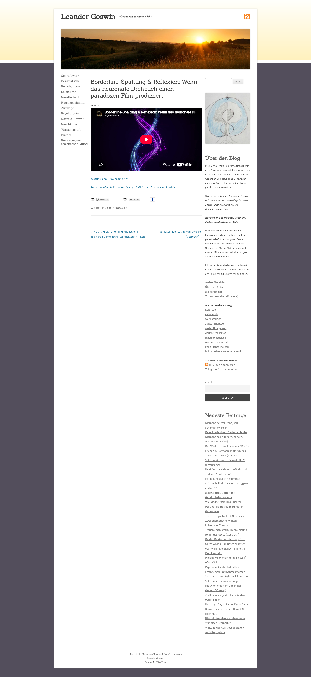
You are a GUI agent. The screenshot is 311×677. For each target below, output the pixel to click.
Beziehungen (70, 86)
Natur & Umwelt (73, 119)
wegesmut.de (213, 319)
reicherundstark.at (216, 342)
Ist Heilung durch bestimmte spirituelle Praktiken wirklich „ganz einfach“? (226, 483)
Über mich (158, 654)
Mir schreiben (213, 291)
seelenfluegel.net (215, 328)
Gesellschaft (70, 97)
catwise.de (211, 314)
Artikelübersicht (215, 282)
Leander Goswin (88, 16)
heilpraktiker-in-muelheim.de (223, 351)
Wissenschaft (71, 130)
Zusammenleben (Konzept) (221, 296)
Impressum (177, 654)
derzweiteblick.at (215, 333)
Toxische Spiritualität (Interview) (225, 516)
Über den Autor (214, 287)
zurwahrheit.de (214, 323)
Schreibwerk (70, 76)
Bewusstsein (70, 81)
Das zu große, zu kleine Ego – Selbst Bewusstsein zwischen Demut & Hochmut (227, 609)
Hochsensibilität (73, 103)
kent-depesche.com (217, 346)
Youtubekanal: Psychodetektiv (109, 179)
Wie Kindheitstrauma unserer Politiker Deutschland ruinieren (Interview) (224, 506)
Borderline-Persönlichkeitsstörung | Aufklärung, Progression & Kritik (133, 187)
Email (208, 382)
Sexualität (68, 92)
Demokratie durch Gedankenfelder (226, 432)
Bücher (66, 135)
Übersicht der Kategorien (141, 654)
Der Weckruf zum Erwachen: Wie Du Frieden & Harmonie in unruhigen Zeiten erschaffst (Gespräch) (227, 451)
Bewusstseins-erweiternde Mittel (74, 142)
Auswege (67, 108)
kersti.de (210, 309)
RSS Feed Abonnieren (222, 364)
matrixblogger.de (215, 337)
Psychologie (70, 113)
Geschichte (69, 124)
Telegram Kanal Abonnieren (222, 369)
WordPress (161, 662)
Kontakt (167, 654)
